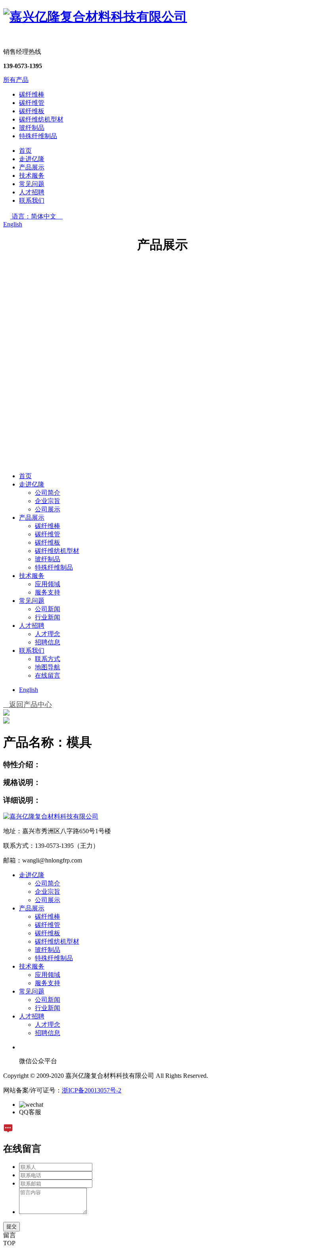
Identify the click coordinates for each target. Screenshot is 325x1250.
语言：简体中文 (37, 216)
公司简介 (47, 492)
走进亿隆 (31, 159)
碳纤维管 (31, 102)
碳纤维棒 (31, 94)
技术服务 (31, 175)
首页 (25, 150)
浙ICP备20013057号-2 (91, 1090)
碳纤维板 (31, 111)
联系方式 (47, 658)
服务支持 (47, 592)
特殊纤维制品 (38, 136)
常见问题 (31, 183)
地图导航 (47, 667)
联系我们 (31, 200)
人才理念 (47, 634)
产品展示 (31, 167)
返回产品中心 (27, 705)
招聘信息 (47, 642)
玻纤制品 (31, 127)
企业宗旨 (47, 501)
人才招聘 (31, 192)
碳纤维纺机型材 (41, 119)
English (12, 224)
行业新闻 (47, 617)
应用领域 (47, 584)
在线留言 (47, 675)
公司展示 (47, 509)
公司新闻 (47, 609)
